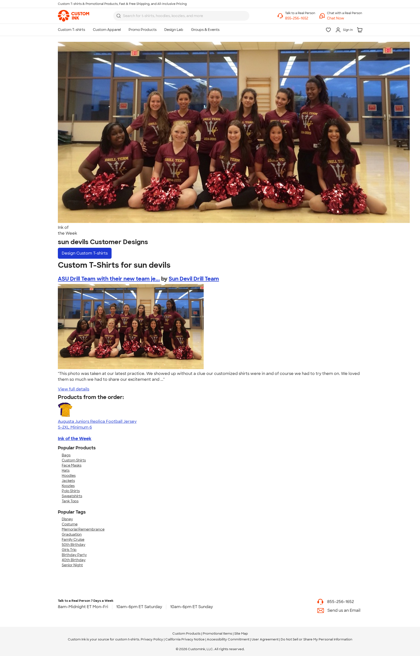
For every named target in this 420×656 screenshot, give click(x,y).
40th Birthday (74, 560)
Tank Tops (70, 501)
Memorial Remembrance (83, 529)
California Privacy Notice (185, 639)
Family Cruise (73, 539)
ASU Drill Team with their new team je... (109, 278)
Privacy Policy (152, 639)
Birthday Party (74, 555)
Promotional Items (217, 633)
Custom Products (186, 633)
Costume (70, 524)
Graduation (72, 534)
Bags (66, 455)
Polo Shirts (71, 491)
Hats (66, 470)
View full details (73, 389)
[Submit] (118, 16)
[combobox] (181, 16)
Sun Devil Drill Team (194, 278)
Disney (67, 519)
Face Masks (71, 465)
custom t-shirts (127, 639)
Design (85, 253)
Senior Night (72, 565)
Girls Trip (69, 550)
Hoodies (69, 475)
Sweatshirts (72, 496)
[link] (73, 16)
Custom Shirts (74, 460)
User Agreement (265, 639)
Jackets (68, 481)
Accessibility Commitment (228, 639)
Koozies (68, 486)
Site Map (241, 633)
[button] (344, 18)
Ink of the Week (74, 439)
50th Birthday (73, 544)
